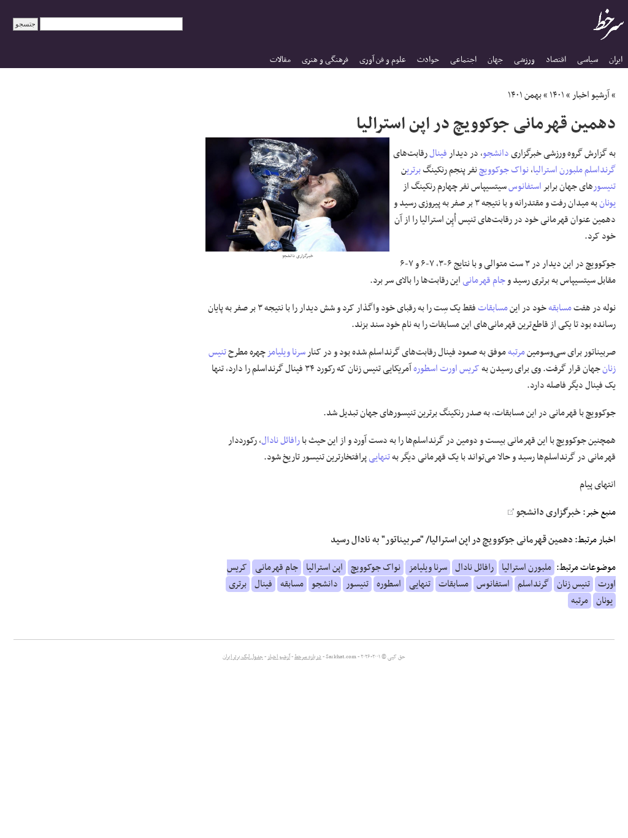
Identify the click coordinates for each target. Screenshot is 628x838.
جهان (495, 60)
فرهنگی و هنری (325, 60)
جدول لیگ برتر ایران (243, 657)
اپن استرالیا (324, 567)
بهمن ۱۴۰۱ (525, 95)
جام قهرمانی (483, 280)
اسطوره (425, 369)
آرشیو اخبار (591, 95)
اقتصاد (556, 60)
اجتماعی (463, 60)
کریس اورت (460, 369)
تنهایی (379, 457)
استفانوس (525, 186)
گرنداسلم (600, 170)
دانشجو (496, 153)
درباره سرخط (307, 657)
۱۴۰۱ (557, 95)
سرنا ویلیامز (286, 352)
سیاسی (587, 60)
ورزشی (524, 60)
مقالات (280, 60)
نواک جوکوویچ (504, 170)
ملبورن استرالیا (558, 170)
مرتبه (516, 352)
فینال (438, 153)
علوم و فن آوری (382, 60)
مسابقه (560, 308)
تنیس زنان (573, 584)
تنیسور (604, 186)
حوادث (428, 60)
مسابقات (493, 308)
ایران (615, 60)
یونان (607, 203)
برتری (414, 170)
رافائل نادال (280, 440)
